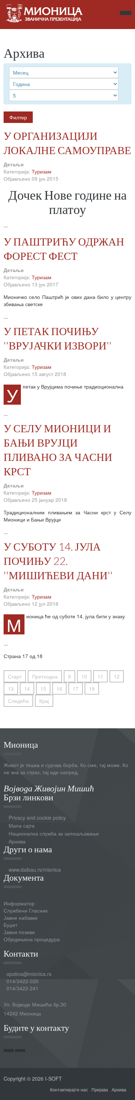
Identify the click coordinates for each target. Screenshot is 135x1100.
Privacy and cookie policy (37, 817)
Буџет (10, 924)
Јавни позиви (19, 931)
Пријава (99, 1089)
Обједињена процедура (32, 939)
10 (84, 676)
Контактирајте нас (69, 1089)
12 (117, 676)
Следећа (18, 700)
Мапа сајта (22, 825)
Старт (15, 676)
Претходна (45, 676)
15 (43, 688)
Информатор (19, 903)
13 (11, 688)
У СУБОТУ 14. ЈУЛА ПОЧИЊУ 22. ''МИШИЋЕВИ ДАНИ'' (58, 560)
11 (100, 676)
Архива (17, 841)
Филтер (18, 117)
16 (59, 688)
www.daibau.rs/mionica (35, 869)
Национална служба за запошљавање (54, 833)
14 (27, 688)
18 (92, 688)
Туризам (41, 171)
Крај (44, 700)
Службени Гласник (26, 910)
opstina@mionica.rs (28, 973)
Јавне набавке (21, 917)
